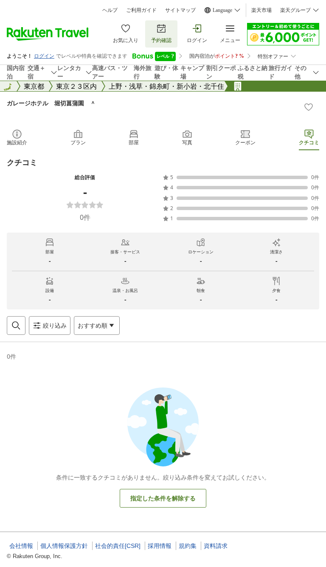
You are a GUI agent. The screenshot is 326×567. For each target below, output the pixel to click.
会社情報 (21, 545)
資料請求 (216, 545)
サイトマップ (180, 10)
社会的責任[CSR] (118, 545)
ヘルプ (110, 10)
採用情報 (159, 545)
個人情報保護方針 (64, 545)
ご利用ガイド (141, 10)
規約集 (188, 545)
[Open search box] (16, 325)
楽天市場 (261, 10)
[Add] (308, 106)
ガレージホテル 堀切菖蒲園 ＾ (51, 103)
